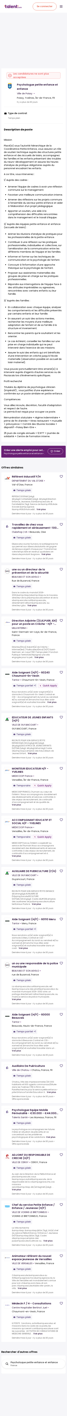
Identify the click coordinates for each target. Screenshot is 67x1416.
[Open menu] (61, 6)
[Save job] (61, 476)
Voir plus (41, 509)
